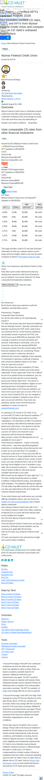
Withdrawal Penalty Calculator (13, 646)
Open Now (16, 13)
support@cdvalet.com (10, 408)
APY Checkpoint (8, 649)
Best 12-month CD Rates (11, 597)
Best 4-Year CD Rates (10, 605)
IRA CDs (3, 19)
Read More (32, 123)
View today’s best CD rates (29, 257)
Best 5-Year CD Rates (10, 608)
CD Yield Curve (7, 652)
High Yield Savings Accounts (12, 580)
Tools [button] (3, 25)
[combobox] (22, 7)
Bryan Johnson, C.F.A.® (11, 99)
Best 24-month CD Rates (11, 600)
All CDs (10, 19)
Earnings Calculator (9, 644)
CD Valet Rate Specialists (11, 93)
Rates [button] (2, 10)
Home (3, 43)
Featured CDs (10, 13)
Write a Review (9, 285)
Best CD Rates (7, 583)
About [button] (3, 31)
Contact (3, 34)
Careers (4, 657)
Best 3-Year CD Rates (10, 602)
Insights (3, 28)
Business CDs (7, 575)
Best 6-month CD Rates (10, 594)
